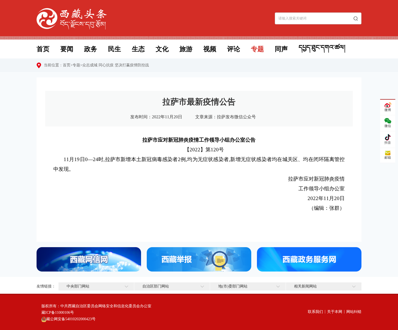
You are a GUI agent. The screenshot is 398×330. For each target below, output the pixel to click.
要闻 (66, 49)
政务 (90, 49)
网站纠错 (353, 312)
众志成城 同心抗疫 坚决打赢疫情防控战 (115, 65)
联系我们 (315, 312)
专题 (257, 49)
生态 (138, 49)
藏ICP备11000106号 (57, 313)
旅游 (186, 49)
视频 (209, 49)
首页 (43, 49)
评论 (233, 49)
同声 (281, 49)
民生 (114, 49)
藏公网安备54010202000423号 (71, 319)
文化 (162, 49)
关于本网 (334, 312)
